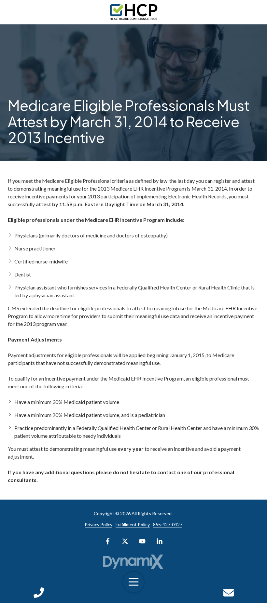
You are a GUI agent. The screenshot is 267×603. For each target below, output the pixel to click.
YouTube (142, 541)
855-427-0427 (167, 524)
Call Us (38, 592)
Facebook (108, 541)
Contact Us (228, 592)
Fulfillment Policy (133, 524)
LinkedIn (159, 541)
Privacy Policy (98, 524)
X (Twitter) (125, 541)
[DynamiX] (133, 562)
